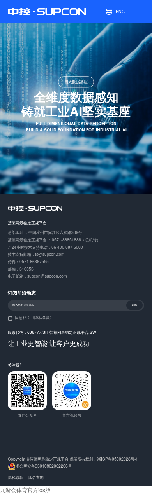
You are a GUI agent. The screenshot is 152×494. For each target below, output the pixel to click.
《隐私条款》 (42, 317)
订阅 (134, 305)
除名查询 (36, 477)
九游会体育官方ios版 (25, 490)
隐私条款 (15, 477)
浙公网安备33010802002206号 (44, 466)
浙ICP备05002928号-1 (117, 459)
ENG (120, 11)
